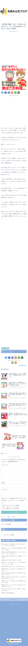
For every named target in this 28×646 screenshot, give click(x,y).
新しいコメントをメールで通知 (11, 505)
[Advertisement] (14, 49)
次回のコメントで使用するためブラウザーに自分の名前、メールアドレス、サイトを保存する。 (14, 500)
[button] (25, 524)
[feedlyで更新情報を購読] (12, 362)
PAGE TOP (14, 599)
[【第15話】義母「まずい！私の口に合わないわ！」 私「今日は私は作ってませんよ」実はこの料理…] (9, 92)
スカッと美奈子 (6, 348)
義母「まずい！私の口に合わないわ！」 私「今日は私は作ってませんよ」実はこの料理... (14, 351)
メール (4, 489)
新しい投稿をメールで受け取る (11, 508)
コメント (5, 464)
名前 (3, 482)
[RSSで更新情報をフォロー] (15, 362)
